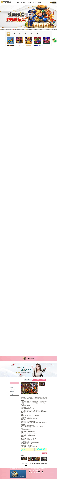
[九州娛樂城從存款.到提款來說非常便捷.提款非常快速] (28, 358)
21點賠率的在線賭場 (24, 463)
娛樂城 (12, 394)
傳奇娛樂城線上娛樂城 (37, 463)
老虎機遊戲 (12, 391)
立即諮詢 (44, 453)
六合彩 (12, 387)
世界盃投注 (32, 472)
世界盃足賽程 (41, 472)
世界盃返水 (29, 472)
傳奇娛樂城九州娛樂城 (44, 463)
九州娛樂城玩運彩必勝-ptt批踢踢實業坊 (14, 389)
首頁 (25, 379)
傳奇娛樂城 (29, 379)
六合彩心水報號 (23, 441)
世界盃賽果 (35, 472)
